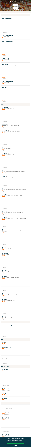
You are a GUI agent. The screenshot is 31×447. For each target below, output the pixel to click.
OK (15, 443)
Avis (12, 1)
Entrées (2, 12)
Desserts (11, 12)
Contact (15, 1)
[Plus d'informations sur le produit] (11, 18)
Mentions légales (20, 1)
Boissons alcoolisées (23, 12)
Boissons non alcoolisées (16, 12)
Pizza (4, 12)
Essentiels (15, 445)
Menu (10, 1)
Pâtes (7, 12)
